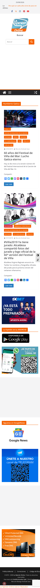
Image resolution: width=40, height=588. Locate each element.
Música (16, 137)
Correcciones (21, 571)
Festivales (8, 137)
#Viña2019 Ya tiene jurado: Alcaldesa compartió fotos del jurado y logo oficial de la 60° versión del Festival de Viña (19, 250)
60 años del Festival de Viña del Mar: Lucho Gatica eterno (18, 156)
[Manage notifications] (4, 583)
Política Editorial (8, 571)
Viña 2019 (26, 141)
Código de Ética (35, 571)
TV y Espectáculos (10, 141)
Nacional (23, 137)
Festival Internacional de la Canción (16, 133)
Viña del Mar (8, 145)
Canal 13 (7, 129)
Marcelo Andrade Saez (23, 149)
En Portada (8, 226)
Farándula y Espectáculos (22, 226)
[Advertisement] (20, 68)
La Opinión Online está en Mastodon (14, 587)
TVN (19, 141)
